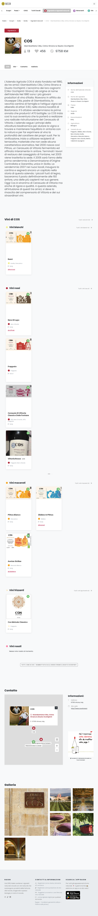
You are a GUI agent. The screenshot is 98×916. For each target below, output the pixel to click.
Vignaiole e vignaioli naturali (58, 11)
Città (26, 11)
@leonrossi (11, 269)
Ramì (10, 259)
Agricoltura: (75, 124)
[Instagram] (5, 897)
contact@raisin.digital (45, 897)
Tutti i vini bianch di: (83, 228)
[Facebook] (10, 897)
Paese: (73, 106)
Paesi (16, 11)
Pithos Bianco (14, 515)
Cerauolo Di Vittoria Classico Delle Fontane (18, 414)
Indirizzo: (77, 701)
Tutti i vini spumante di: (82, 591)
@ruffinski (11, 330)
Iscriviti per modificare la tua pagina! (81, 759)
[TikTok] (7, 897)
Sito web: (79, 707)
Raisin (4, 21)
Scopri (8, 11)
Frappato (12, 366)
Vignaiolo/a (11, 30)
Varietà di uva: (81, 135)
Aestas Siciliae (14, 561)
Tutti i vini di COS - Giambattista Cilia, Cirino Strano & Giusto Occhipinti (49, 665)
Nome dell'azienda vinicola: (81, 91)
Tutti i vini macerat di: (82, 483)
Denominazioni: (76, 118)
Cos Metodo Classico (18, 622)
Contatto (23, 67)
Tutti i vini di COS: (85, 220)
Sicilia (26, 21)
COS (7, 67)
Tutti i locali (35, 11)
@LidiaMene (12, 571)
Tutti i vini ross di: (84, 289)
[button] (33, 728)
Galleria (34, 67)
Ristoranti (80, 11)
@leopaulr (41, 525)
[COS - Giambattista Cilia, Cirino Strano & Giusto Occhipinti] (26, 812)
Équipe (37, 902)
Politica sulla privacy (42, 904)
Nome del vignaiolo (80, 99)
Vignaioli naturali (36, 21)
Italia (19, 21)
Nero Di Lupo (13, 320)
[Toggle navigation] (94, 3)
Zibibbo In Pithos (45, 515)
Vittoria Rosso (16, 459)
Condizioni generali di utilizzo (50, 902)
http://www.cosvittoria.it (79, 708)
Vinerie (93, 11)
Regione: (74, 112)
